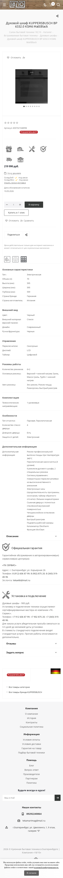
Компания (31, 708)
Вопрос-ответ (31, 769)
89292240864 (34, 813)
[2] (8, 123)
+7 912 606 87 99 (21, 616)
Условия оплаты (31, 739)
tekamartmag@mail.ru (33, 820)
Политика (31, 782)
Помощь (31, 760)
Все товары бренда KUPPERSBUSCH (25, 692)
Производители (31, 774)
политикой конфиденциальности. (46, 867)
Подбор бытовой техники (31, 752)
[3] (11, 123)
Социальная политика (31, 726)
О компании (31, 713)
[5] (17, 123)
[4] (14, 123)
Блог (31, 765)
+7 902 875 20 (38, 616)
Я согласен (31, 873)
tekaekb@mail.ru (21, 580)
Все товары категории (19, 687)
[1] (5, 123)
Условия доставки (31, 743)
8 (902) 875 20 (38, 573)
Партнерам (31, 778)
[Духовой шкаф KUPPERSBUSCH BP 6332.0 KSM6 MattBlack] (31, 86)
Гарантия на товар (31, 748)
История (31, 718)
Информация (32, 734)
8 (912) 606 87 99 (21, 573)
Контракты (31, 722)
